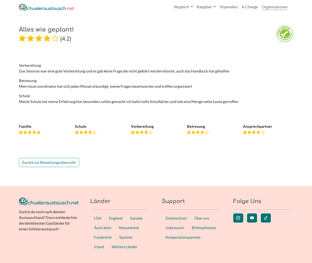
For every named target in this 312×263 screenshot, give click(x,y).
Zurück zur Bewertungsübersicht (49, 162)
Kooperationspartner (183, 237)
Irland (99, 246)
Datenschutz (176, 218)
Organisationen (275, 6)
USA (97, 218)
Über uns (201, 218)
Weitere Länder (124, 246)
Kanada (136, 218)
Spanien (126, 237)
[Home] (46, 7)
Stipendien (229, 6)
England (115, 218)
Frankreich (103, 237)
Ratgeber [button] (205, 6)
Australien (102, 227)
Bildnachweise (204, 227)
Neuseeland (129, 227)
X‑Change (250, 6)
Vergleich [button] (182, 6)
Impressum (175, 227)
